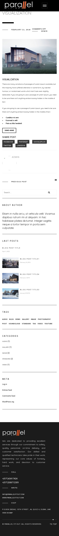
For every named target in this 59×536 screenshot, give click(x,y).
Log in (4, 384)
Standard (26, 324)
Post (4, 324)
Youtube (48, 324)
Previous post (19, 182)
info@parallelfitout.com (13, 494)
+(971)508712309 (10, 482)
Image (33, 319)
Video (40, 324)
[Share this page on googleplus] (39, 142)
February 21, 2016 (21, 30)
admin (44, 31)
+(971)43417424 (9, 479)
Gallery (25, 319)
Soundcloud (14, 324)
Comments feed (8, 396)
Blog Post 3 (30, 289)
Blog (11, 319)
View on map (7, 513)
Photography (44, 319)
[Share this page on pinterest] (23, 142)
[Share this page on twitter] (7, 145)
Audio (5, 319)
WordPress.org (8, 402)
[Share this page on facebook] (8, 142)
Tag (34, 324)
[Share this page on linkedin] (20, 145)
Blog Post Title (11, 248)
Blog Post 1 (30, 259)
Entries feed (7, 390)
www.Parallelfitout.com (13, 498)
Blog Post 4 (30, 274)
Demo (17, 319)
